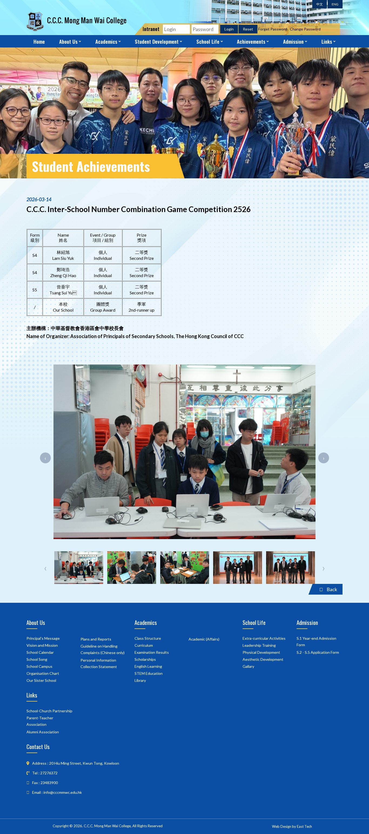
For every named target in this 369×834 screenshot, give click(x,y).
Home (39, 41)
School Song (36, 659)
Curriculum (144, 645)
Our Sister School (41, 680)
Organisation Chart (42, 673)
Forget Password (272, 29)
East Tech (304, 826)
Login (229, 29)
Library (140, 680)
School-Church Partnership (49, 711)
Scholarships (145, 659)
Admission (293, 41)
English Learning (148, 666)
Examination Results (152, 652)
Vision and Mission (42, 645)
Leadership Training (259, 645)
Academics (106, 41)
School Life (207, 41)
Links (326, 41)
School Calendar (40, 652)
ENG (335, 4)
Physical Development (261, 652)
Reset (248, 29)
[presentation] (45, 457)
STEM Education (149, 673)
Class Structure (148, 638)
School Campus (39, 666)
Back (331, 589)
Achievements (251, 41)
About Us (68, 41)
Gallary (248, 666)
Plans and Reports (95, 639)
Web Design (281, 826)
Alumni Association (42, 732)
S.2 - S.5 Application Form (318, 652)
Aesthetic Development (263, 659)
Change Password (305, 29)
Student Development (157, 41)
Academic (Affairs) (204, 639)
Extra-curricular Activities (264, 638)
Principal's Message (43, 638)
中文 (319, 4)
